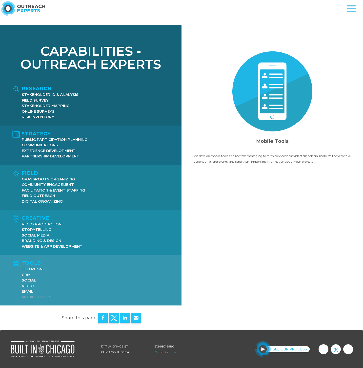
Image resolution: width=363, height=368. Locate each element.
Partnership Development (50, 156)
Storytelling (36, 230)
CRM (26, 275)
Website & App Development (52, 246)
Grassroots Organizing (48, 179)
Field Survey (35, 100)
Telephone (33, 269)
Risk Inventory (38, 117)
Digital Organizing (42, 201)
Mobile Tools (36, 297)
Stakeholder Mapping (46, 106)
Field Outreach (38, 196)
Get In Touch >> (166, 352)
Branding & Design (41, 241)
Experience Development (49, 151)
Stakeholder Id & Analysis (50, 95)
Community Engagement (48, 185)
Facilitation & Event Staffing (53, 190)
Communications (40, 145)
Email (27, 291)
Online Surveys (38, 111)
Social (29, 280)
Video (28, 286)
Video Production (41, 224)
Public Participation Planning (54, 140)
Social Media (35, 235)
